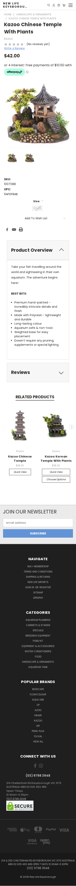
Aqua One (38, 699)
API (38, 726)
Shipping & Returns (38, 577)
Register (45, 587)
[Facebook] (7, 230)
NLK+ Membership (38, 566)
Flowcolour (38, 694)
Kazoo (38, 720)
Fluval (38, 736)
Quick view (20, 472)
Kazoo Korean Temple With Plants (56, 458)
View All (38, 741)
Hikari (38, 715)
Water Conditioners (38, 651)
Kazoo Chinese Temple (20, 458)
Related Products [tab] (35, 397)
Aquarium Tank (38, 667)
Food (38, 656)
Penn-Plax (38, 731)
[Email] (14, 230)
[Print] (21, 230)
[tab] (38, 250)
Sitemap (38, 592)
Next (71, 427)
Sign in (30, 587)
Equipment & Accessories (38, 646)
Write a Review (14, 48)
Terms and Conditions (38, 571)
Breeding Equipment (38, 635)
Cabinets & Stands (38, 625)
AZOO (38, 710)
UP (38, 705)
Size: (38, 201)
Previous (4, 427)
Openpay (38, 597)
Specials (38, 630)
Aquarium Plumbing (38, 620)
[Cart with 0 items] (64, 5)
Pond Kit (38, 641)
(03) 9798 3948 (16, 799)
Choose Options (56, 479)
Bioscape (38, 689)
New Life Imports (38, 582)
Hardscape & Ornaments (38, 661)
